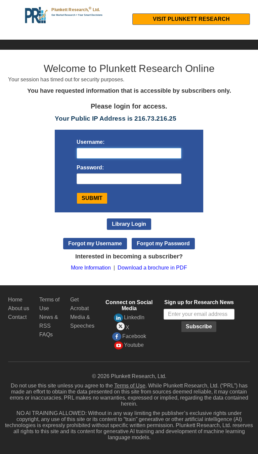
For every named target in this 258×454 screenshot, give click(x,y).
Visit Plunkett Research (191, 19)
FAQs (46, 334)
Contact (17, 317)
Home (15, 299)
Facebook (134, 336)
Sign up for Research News (199, 302)
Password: (90, 167)
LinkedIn (134, 317)
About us (18, 308)
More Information (91, 268)
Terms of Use (129, 385)
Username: (90, 142)
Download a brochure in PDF (152, 268)
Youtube (134, 345)
